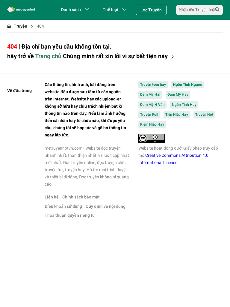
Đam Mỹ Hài (150, 94)
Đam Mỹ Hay (177, 94)
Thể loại (110, 9)
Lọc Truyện (151, 9)
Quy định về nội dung (105, 206)
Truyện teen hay (153, 84)
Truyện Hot (204, 114)
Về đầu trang (19, 90)
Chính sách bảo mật (81, 197)
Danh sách (71, 9)
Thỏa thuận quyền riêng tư (70, 215)
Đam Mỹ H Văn (152, 105)
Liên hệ (52, 197)
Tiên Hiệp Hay (176, 114)
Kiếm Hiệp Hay (152, 124)
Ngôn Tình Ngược (187, 84)
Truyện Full (149, 114)
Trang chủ (48, 56)
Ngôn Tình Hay (184, 105)
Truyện (20, 26)
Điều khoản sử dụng (63, 206)
